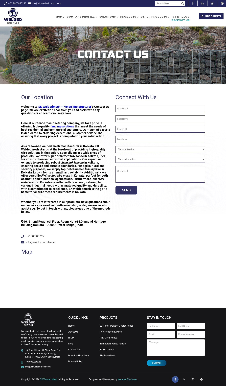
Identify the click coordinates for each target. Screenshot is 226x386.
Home (60, 17)
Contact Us (181, 20)
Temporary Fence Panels (113, 343)
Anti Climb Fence (108, 337)
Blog (185, 17)
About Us (73, 331)
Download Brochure (78, 355)
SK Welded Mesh (48, 379)
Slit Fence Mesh (108, 355)
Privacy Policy (75, 361)
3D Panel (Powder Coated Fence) (117, 325)
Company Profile (81, 17)
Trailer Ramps (107, 349)
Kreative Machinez (127, 379)
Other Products (154, 17)
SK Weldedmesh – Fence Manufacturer (64, 106)
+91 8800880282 (16, 3)
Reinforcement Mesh (111, 331)
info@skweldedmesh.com (46, 3)
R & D (176, 17)
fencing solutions (62, 126)
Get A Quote (212, 16)
